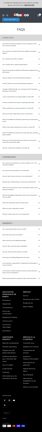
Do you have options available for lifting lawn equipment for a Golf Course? (20, 71)
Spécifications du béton (29, 370)
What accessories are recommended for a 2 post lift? (18, 108)
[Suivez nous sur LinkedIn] (4, 405)
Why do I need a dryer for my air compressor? (15, 214)
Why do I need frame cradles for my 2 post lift (15, 148)
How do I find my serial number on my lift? (14, 252)
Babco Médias (28, 307)
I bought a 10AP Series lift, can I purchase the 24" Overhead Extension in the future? (19, 90)
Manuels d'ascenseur (9, 347)
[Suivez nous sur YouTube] (14, 400)
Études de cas (28, 303)
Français (6, 412)
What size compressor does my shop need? (15, 202)
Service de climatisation (7, 312)
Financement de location (29, 351)
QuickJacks (6, 331)
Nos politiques (28, 375)
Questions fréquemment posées (30, 358)
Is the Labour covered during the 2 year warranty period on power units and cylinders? (19, 271)
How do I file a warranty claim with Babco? (14, 246)
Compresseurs (7, 307)
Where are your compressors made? (13, 208)
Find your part (10, 19)
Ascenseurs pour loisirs (31, 299)
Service (25, 296)
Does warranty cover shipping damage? (14, 240)
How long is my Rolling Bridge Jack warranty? (15, 257)
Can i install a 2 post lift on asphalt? (12, 59)
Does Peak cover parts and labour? (12, 234)
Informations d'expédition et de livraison (29, 381)
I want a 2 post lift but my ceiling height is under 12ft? (18, 97)
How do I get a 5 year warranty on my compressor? (17, 176)
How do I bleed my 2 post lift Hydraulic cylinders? (16, 78)
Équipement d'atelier (9, 317)
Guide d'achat (7, 369)
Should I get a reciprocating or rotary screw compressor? (19, 182)
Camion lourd (7, 321)
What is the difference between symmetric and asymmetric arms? (20, 120)
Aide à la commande (30, 387)
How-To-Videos (7, 365)
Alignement (6, 304)
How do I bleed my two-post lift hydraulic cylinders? (17, 83)
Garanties (5, 372)
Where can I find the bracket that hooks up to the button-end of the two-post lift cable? (19, 141)
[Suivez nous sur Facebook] (4, 400)
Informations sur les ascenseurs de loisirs (9, 377)
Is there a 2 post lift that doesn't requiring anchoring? (18, 102)
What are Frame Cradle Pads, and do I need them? (17, 113)
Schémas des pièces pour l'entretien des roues (9, 359)
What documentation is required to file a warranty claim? (19, 278)
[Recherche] (7, 15)
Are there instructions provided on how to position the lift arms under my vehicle (19, 44)
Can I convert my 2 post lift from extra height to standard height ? (19, 52)
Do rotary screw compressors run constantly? (15, 170)
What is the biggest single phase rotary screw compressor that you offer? (19, 196)
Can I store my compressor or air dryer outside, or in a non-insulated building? (19, 164)
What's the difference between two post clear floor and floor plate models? (20, 133)
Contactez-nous (28, 343)
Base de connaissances (10, 343)
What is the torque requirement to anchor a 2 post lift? (18, 127)
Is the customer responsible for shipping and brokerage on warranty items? (20, 264)
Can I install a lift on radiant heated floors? (15, 64)
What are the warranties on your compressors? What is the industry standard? (20, 188)
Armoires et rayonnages (6, 326)
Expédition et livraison (31, 347)
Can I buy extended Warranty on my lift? (14, 229)
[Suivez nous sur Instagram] (9, 400)
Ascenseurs (6, 300)
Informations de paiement (28, 364)
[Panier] (38, 15)
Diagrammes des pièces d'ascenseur (9, 351)
